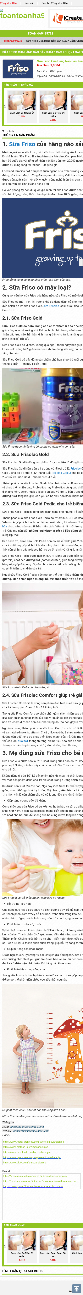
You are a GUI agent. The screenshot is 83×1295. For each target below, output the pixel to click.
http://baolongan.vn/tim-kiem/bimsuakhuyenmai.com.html (33, 1186)
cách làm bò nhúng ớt (22, 113)
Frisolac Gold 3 (61, 473)
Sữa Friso (22, 144)
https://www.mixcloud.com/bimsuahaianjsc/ (27, 1152)
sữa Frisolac (51, 306)
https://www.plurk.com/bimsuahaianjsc (24, 1162)
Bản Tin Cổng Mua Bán (55, 3)
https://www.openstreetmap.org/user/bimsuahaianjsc (32, 1157)
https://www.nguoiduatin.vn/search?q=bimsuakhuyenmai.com (35, 1176)
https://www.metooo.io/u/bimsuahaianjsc (25, 1146)
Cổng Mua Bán (8, 3)
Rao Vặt (29, 3)
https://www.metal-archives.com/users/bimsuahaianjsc (33, 1141)
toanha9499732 (40, 33)
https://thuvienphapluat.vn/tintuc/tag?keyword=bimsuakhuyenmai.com (39, 1181)
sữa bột (23, 741)
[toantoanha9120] (22, 13)
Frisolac (76, 468)
